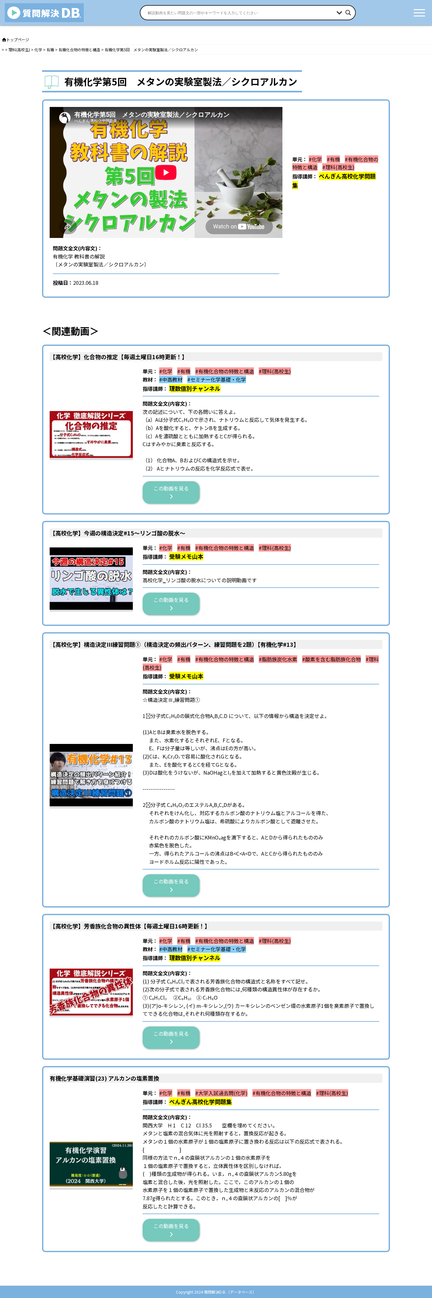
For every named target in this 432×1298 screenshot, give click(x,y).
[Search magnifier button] (348, 12)
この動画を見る (173, 488)
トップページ (17, 39)
